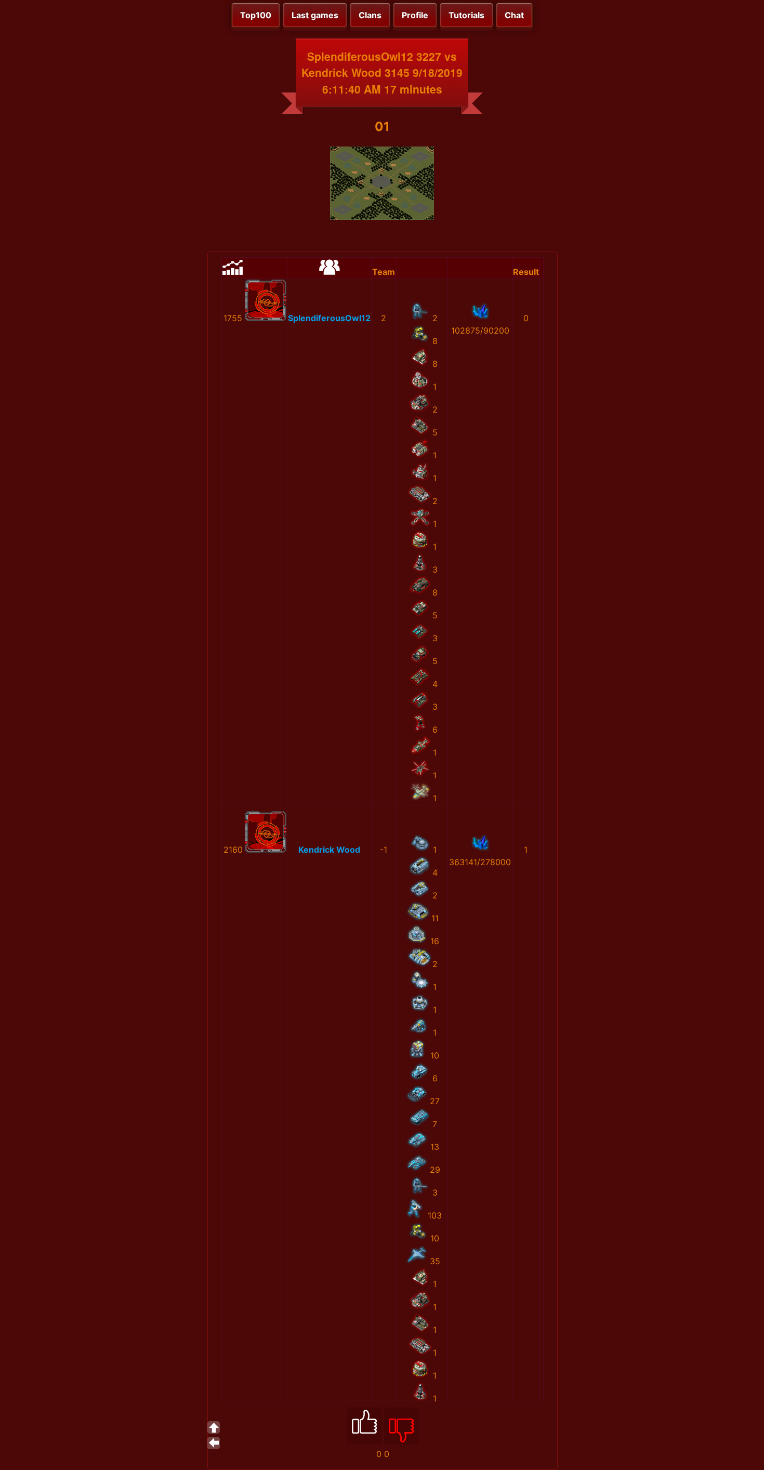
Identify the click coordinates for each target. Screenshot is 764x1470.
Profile (415, 15)
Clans (370, 15)
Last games (315, 15)
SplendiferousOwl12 (329, 318)
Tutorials (466, 15)
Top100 (255, 15)
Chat (514, 15)
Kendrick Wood (329, 849)
